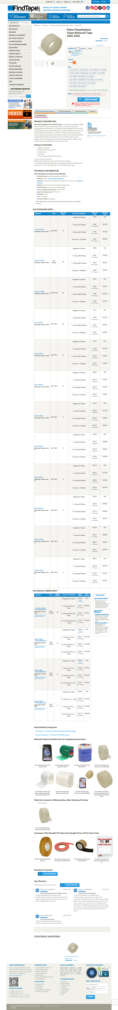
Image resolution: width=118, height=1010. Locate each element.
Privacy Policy (56, 1006)
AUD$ (62, 970)
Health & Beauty (15, 54)
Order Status (39, 988)
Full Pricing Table (65, 111)
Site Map (63, 987)
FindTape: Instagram (92, 7)
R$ (65, 970)
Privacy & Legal (65, 985)
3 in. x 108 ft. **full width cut (77, 76)
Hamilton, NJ (13, 991)
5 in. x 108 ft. (90, 80)
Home (38, 25)
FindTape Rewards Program (43, 989)
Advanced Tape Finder (42, 969)
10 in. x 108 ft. (82, 83)
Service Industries (42, 735)
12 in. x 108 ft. (91, 83)
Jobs (62, 994)
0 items (100, 2)
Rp (61, 971)
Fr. (67, 970)
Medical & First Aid (15, 57)
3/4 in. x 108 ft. (93, 70)
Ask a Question (99, 45)
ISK (67, 971)
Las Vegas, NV (14, 995)
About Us (63, 993)
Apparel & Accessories (17, 35)
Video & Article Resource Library (44, 977)
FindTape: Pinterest (104, 7)
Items (84, 48)
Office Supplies (14, 60)
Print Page (103, 38)
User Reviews (41, 115)
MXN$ (72, 968)
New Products (14, 26)
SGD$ (78, 973)
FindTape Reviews (40, 979)
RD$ (80, 970)
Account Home (40, 984)
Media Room (64, 991)
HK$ (70, 971)
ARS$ (80, 968)
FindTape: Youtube (96, 7)
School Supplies (15, 66)
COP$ (74, 970)
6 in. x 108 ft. (99, 80)
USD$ (62, 968)
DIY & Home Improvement (18, 44)
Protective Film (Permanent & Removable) (62, 25)
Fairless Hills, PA (14, 997)
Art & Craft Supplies (16, 38)
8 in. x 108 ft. (73, 83)
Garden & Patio (14, 51)
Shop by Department (41, 973)
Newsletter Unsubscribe (42, 991)
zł (71, 973)
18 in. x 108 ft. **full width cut (78, 86)
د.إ (77, 968)
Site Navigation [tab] (25, 22)
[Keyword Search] (28, 96)
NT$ (64, 975)
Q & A (94, 111)
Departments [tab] (14, 22)
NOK (61, 973)
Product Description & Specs (45, 111)
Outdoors (13, 63)
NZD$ (65, 973)
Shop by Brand (40, 975)
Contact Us (64, 981)
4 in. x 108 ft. (90, 76)
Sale (10, 81)
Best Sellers (13, 29)
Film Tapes (45, 25)
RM (79, 971)
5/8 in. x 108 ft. (83, 70)
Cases (90, 48)
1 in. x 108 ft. (102, 70)
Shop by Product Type (41, 971)
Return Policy (47, 1006)
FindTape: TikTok (100, 7)
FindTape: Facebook (88, 7)
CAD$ (66, 968)
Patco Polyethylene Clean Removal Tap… (72, 958)
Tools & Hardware (15, 78)
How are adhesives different (55, 178)
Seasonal (12, 32)
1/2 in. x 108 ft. (74, 70)
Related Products (81, 111)
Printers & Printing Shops (60, 735)
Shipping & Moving (15, 72)
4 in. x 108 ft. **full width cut (77, 80)
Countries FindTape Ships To (43, 968)
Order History (39, 986)
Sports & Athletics (15, 75)
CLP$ (70, 970)
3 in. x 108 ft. (101, 73)
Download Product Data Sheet (98, 135)
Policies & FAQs (65, 983)
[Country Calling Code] (89, 988)
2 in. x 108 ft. (92, 73)
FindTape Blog (65, 989)
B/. (69, 973)
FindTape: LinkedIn (108, 7)
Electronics (13, 47)
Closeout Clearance (16, 85)
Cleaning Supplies (15, 41)
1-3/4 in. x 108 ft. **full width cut (79, 73)
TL (61, 975)
